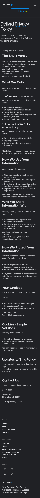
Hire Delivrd (20, 11)
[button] (35, 4)
